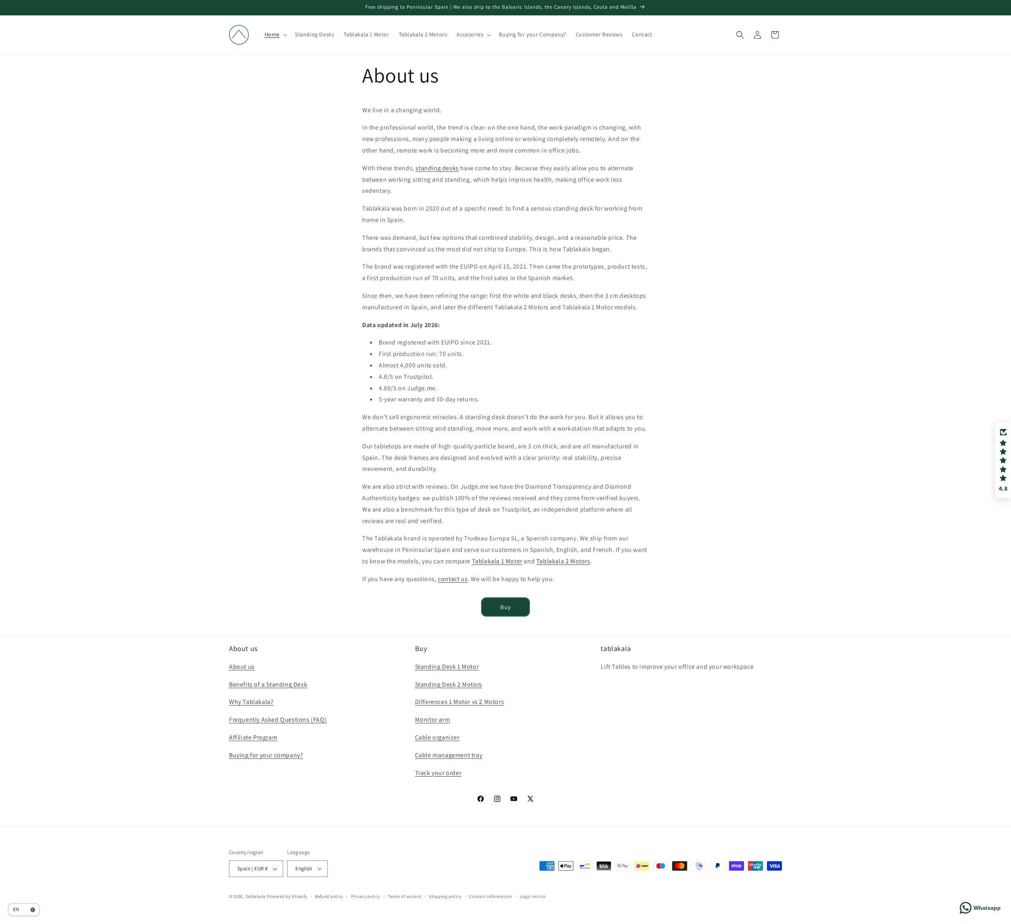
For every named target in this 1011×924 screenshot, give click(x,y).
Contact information (490, 896)
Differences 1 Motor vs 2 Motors (459, 702)
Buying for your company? (266, 755)
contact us (453, 579)
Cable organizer (437, 737)
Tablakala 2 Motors (563, 561)
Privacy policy (365, 896)
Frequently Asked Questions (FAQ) (278, 719)
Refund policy (329, 896)
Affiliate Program (253, 737)
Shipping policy (445, 896)
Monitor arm (432, 719)
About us (242, 666)
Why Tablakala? (251, 702)
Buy (505, 607)
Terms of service (404, 896)
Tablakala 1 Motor (497, 561)
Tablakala (255, 896)
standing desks (437, 168)
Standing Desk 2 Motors (448, 684)
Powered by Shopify (287, 896)
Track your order (438, 773)
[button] (275, 34)
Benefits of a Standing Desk (268, 684)
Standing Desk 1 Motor (447, 666)
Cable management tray (449, 755)
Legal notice (532, 896)
